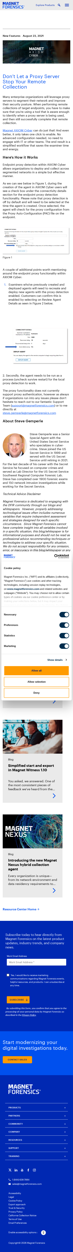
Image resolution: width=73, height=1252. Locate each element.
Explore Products (45, 5)
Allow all (36, 670)
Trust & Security (16, 1208)
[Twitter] (9, 1170)
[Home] (24, 1089)
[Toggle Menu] (67, 5)
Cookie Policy (15, 1200)
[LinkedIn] (16, 1170)
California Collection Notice (22, 1215)
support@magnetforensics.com (33, 405)
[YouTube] (22, 1170)
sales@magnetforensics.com (27, 1184)
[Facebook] (28, 1170)
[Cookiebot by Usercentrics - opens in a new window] (54, 556)
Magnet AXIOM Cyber (17, 130)
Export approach (17, 1204)
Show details (55, 659)
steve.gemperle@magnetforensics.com (29, 413)
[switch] (64, 625)
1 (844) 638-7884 (20, 1179)
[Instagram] (34, 1170)
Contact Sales (17, 1059)
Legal (11, 1197)
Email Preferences (17, 1223)
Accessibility (14, 1193)
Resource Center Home (19, 909)
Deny (36, 692)
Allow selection (37, 681)
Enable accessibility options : (23, 1232)
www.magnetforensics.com (23, 588)
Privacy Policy (15, 1211)
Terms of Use (15, 1219)
